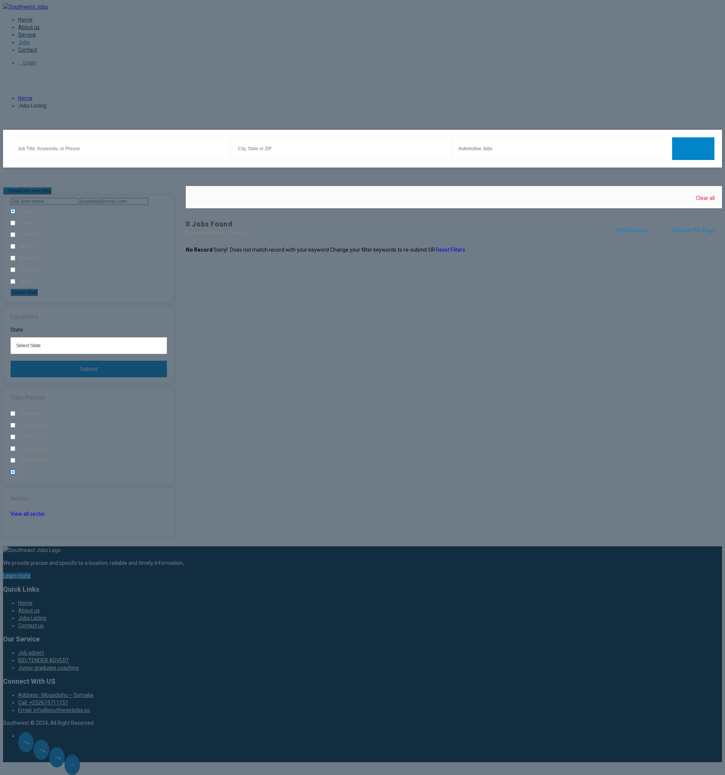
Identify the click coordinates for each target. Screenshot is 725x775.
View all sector (28, 514)
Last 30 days (32, 460)
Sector (20, 498)
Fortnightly (30, 234)
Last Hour (29, 413)
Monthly (27, 246)
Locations (25, 316)
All (22, 472)
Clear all (705, 198)
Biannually (30, 258)
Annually (28, 269)
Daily (24, 211)
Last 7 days (31, 437)
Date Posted (28, 397)
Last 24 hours (33, 425)
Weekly (27, 223)
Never (25, 281)
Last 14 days (32, 448)
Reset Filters (450, 250)
